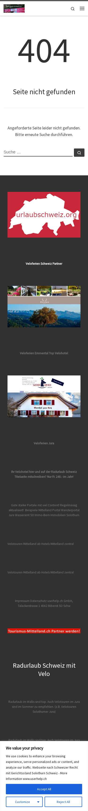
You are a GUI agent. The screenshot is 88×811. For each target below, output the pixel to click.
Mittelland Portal (49, 510)
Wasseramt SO (24, 515)
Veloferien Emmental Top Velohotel (44, 353)
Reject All (63, 802)
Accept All (44, 789)
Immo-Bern (42, 515)
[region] (44, 776)
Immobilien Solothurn (64, 515)
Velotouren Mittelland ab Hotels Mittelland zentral (41, 544)
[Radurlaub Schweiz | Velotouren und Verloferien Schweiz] (14, 7)
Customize (22, 802)
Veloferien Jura (44, 443)
